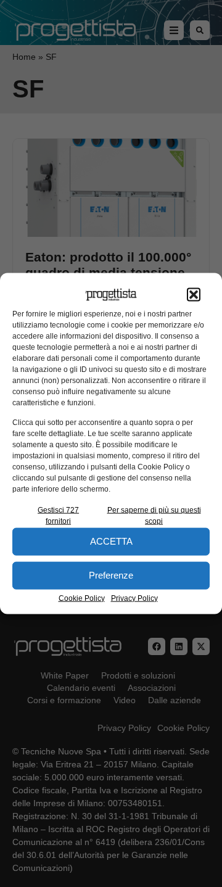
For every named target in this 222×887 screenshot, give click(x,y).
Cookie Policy (82, 597)
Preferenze (111, 575)
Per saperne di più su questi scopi (154, 515)
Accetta (111, 541)
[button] (193, 295)
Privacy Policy (134, 597)
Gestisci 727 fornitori (58, 515)
